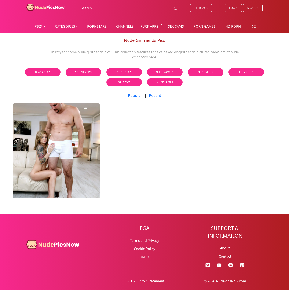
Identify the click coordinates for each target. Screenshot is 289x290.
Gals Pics (124, 82)
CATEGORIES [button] (65, 26)
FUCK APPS (149, 26)
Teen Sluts (246, 72)
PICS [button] (39, 26)
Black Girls (43, 72)
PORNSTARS (96, 26)
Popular (135, 95)
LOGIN (233, 8)
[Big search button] (175, 8)
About (225, 248)
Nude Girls (124, 72)
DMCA (145, 257)
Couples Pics (83, 72)
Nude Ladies (165, 82)
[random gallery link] (253, 26)
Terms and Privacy (144, 240)
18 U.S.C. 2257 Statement (144, 281)
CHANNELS (124, 26)
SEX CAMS (176, 26)
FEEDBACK (201, 8)
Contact (225, 256)
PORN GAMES (205, 26)
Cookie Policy (144, 248)
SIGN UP (252, 8)
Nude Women (165, 72)
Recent (155, 95)
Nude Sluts (205, 72)
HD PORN (233, 26)
